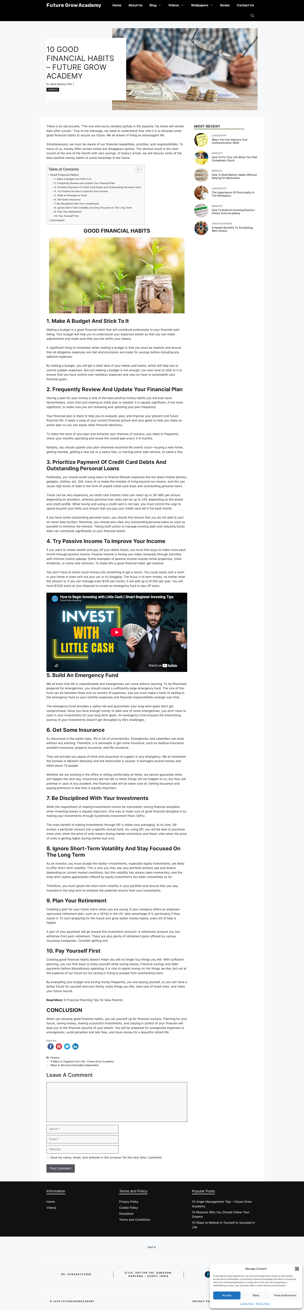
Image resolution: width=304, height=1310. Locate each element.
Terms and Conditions (134, 1219)
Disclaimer (126, 1213)
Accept (227, 1295)
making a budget (63, 365)
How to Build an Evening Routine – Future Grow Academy (234, 211)
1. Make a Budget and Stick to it (72, 179)
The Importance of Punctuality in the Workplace (233, 194)
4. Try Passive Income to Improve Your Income (81, 191)
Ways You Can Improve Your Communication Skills (230, 141)
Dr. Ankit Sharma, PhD (59, 84)
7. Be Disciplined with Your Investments (76, 203)
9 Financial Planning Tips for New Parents (93, 1000)
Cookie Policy (247, 1303)
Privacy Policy (263, 1303)
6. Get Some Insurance (67, 199)
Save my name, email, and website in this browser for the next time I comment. (106, 1157)
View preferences (285, 1295)
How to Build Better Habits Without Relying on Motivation (234, 176)
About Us (135, 5)
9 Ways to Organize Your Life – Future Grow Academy (82, 1061)
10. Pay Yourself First (66, 216)
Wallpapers (199, 5)
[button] (297, 1269)
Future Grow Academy (73, 5)
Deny (256, 1295)
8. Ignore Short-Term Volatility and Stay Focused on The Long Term (93, 207)
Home (116, 5)
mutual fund (114, 829)
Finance (52, 89)
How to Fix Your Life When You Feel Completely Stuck (234, 159)
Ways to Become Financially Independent (74, 1065)
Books (225, 5)
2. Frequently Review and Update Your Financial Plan (84, 183)
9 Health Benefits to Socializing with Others (232, 229)
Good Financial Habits (64, 174)
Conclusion (57, 220)
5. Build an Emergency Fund (70, 195)
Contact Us (245, 5)
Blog (153, 5)
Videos (173, 5)
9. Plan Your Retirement (67, 211)
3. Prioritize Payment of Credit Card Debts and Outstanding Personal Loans (97, 187)
